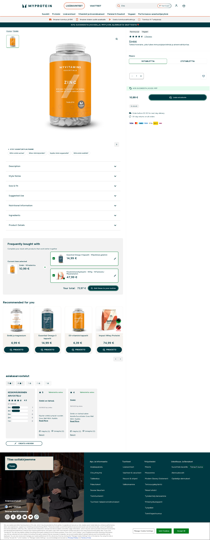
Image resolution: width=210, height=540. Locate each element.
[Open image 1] (12, 41)
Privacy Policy (73, 538)
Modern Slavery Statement (156, 479)
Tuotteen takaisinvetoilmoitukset (104, 502)
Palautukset (95, 484)
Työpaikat (149, 508)
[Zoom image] (117, 39)
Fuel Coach (166, 6)
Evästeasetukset (13, 501)
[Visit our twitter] (30, 517)
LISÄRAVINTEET (74, 6)
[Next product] (120, 359)
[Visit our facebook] (13, 517)
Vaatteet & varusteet (132, 473)
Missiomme (150, 473)
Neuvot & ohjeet (130, 479)
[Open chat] (36, 517)
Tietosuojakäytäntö (153, 484)
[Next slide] (122, 335)
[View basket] (184, 6)
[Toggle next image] (116, 144)
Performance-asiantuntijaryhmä (153, 14)
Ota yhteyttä (96, 473)
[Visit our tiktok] (19, 517)
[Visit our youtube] (24, 517)
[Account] (176, 6)
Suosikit (45, 14)
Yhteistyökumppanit (153, 502)
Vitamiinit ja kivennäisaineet (91, 14)
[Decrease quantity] (132, 76)
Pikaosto (18, 350)
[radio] (148, 61)
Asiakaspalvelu (96, 467)
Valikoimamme (129, 484)
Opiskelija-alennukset (181, 479)
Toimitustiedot (96, 496)
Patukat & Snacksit (116, 14)
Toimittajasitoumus (153, 513)
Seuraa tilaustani (97, 490)
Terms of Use (86, 538)
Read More (43, 421)
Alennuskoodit (178, 473)
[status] (136, 76)
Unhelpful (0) (59, 431)
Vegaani (131, 14)
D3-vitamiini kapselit (78, 336)
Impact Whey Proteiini (109, 336)
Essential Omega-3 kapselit (47, 337)
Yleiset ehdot (151, 490)
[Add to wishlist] (204, 76)
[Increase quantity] (141, 76)
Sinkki (15, 31)
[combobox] (144, 6)
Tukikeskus (95, 479)
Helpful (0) (46, 431)
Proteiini (56, 14)
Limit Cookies (164, 531)
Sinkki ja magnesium (16, 336)
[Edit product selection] (115, 259)
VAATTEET (95, 6)
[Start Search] (118, 6)
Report (41, 435)
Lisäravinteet (69, 14)
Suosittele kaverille (187, 467)
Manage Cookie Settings (143, 531)
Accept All (181, 531)
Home (9, 31)
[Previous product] (115, 359)
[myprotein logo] (37, 6)
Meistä (148, 467)
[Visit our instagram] (7, 517)
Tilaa (12, 466)
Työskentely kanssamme (155, 496)
